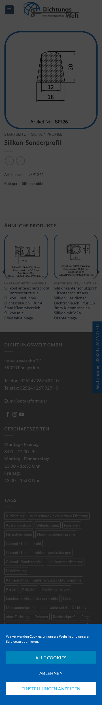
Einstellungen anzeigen (51, 688)
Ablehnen (51, 673)
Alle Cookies (50, 657)
